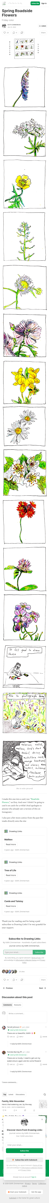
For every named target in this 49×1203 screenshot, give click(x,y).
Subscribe (35, 3)
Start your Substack (18, 1192)
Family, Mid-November (13, 1101)
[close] (42, 1119)
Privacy (28, 1183)
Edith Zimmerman (14, 25)
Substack (12, 1198)
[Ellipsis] (46, 1027)
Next (41, 988)
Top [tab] (4, 1094)
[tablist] (12, 1004)
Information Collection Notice (32, 1168)
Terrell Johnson (13, 1027)
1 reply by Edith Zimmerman (21, 1044)
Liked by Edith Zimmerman (18, 1030)
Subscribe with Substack (26, 1160)
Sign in (44, 3)
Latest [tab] (10, 1094)
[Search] (44, 1094)
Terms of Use (37, 1165)
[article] (24, 1106)
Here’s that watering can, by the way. (17, 1104)
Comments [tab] (7, 1005)
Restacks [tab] (17, 1005)
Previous (9, 988)
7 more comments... (9, 1082)
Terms (34, 1183)
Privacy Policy (26, 1170)
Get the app (36, 1192)
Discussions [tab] (20, 1094)
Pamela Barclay (13, 1052)
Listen (43, 26)
